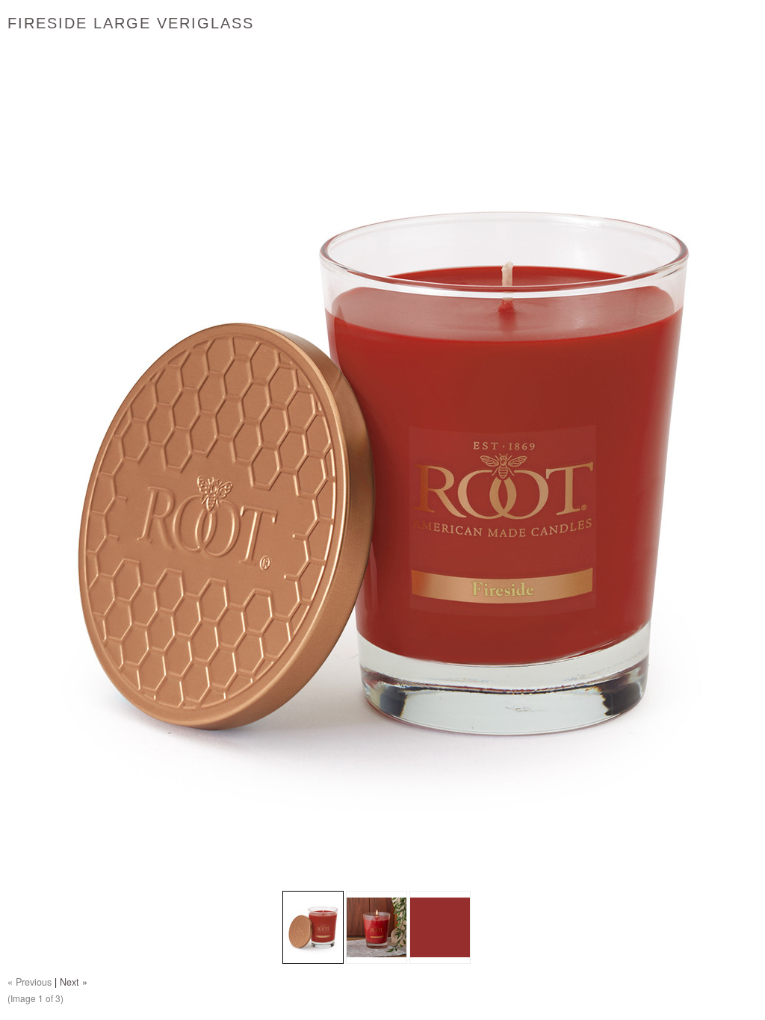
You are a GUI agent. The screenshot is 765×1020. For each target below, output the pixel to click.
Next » (73, 982)
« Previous (29, 982)
